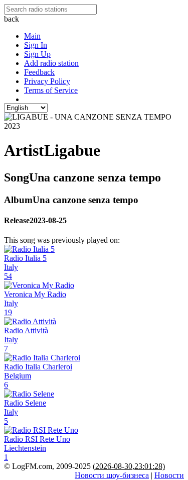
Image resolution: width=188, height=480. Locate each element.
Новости (169, 475)
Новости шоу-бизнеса (112, 475)
